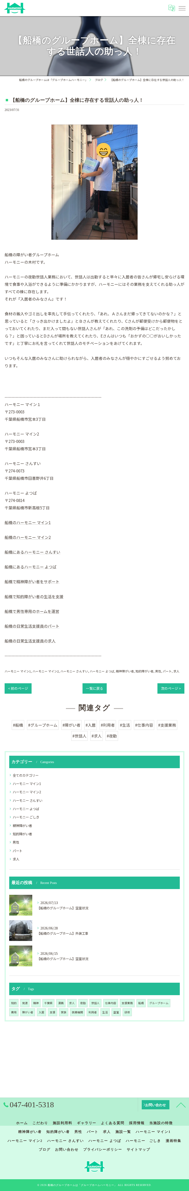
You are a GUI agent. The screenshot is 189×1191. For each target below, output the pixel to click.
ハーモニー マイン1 (18, 671)
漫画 (61, 1003)
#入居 (91, 725)
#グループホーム (42, 725)
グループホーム (158, 1003)
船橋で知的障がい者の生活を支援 (34, 596)
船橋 (141, 1003)
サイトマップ (138, 1149)
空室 (116, 1012)
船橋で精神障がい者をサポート (32, 581)
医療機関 (77, 1012)
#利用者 (108, 725)
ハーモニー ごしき (26, 817)
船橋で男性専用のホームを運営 (32, 611)
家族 (63, 1012)
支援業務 (127, 1003)
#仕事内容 (144, 725)
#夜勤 (112, 736)
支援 (52, 1012)
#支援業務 (167, 725)
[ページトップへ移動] (181, 1104)
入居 (41, 1012)
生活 (105, 1012)
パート (167, 671)
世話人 (95, 1003)
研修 (127, 1012)
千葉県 (48, 1003)
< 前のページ (18, 688)
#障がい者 (71, 725)
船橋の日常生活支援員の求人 (30, 641)
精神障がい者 (125, 671)
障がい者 (27, 1012)
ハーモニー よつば (102, 671)
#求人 (97, 736)
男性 (158, 671)
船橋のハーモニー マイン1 (28, 522)
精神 (36, 1003)
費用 (14, 1012)
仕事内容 (110, 1003)
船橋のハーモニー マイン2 (28, 537)
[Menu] (182, 8)
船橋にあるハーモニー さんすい (32, 552)
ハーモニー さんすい (74, 671)
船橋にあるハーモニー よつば (30, 567)
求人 (176, 671)
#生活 (125, 725)
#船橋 (18, 725)
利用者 (93, 1012)
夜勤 (83, 1003)
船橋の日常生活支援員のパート (32, 626)
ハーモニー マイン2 (45, 671)
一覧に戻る (94, 688)
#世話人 (79, 736)
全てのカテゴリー (25, 775)
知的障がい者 (145, 671)
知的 (14, 1003)
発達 (25, 1003)
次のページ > (171, 688)
